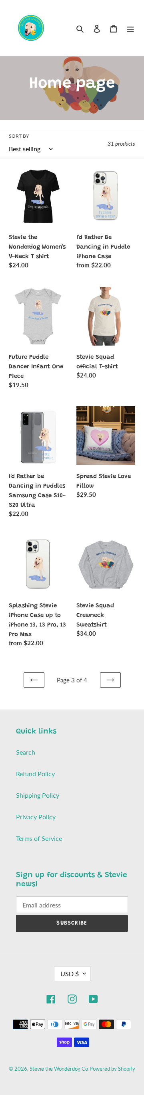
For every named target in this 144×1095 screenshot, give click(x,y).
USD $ (69, 973)
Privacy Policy (36, 816)
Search (25, 752)
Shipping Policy (37, 795)
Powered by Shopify (112, 1068)
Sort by (19, 136)
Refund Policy (35, 773)
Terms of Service (39, 838)
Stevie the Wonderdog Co (59, 1068)
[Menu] (130, 28)
